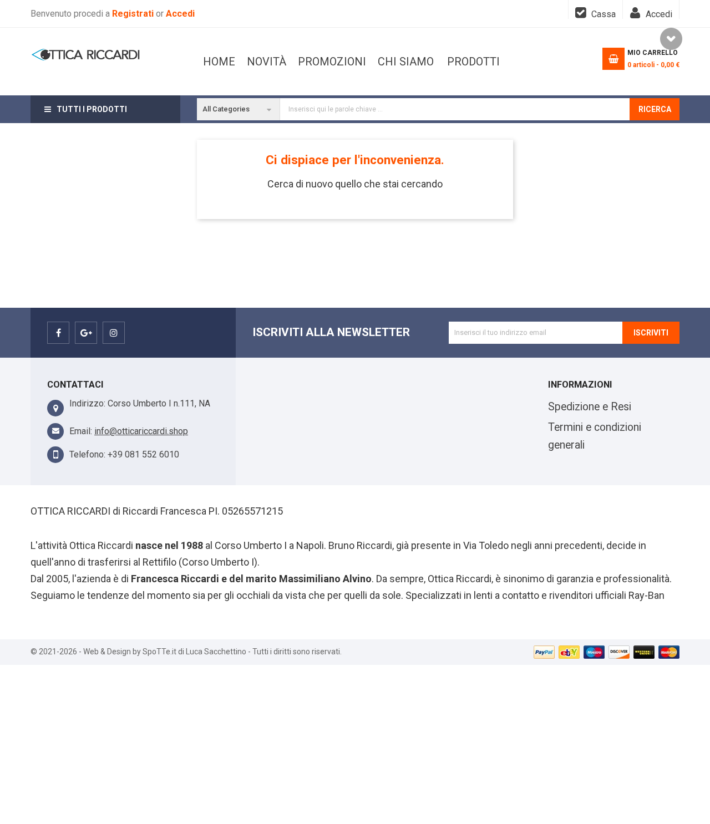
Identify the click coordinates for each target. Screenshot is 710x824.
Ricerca (654, 109)
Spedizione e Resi (589, 406)
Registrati (134, 13)
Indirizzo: (87, 403)
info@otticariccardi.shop (141, 431)
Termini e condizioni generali (594, 436)
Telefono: (87, 454)
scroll (671, 39)
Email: (80, 431)
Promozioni (332, 61)
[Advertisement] (355, 742)
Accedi (180, 13)
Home (219, 61)
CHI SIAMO (406, 61)
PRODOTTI (473, 61)
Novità (266, 61)
